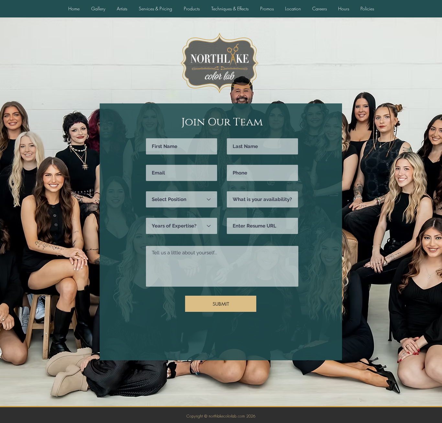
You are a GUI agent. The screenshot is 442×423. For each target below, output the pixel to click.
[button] (343, 9)
